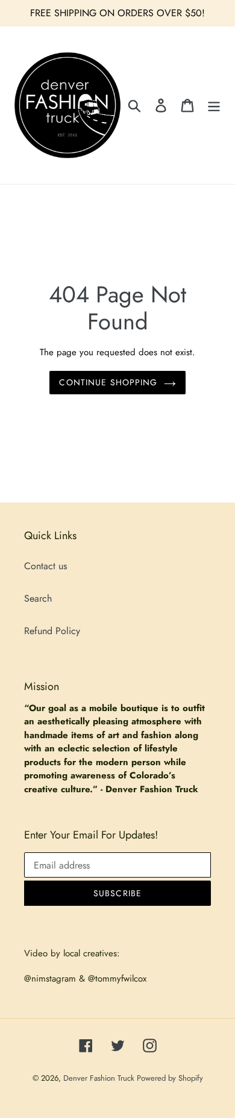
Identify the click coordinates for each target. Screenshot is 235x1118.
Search (38, 598)
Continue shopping (108, 382)
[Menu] (214, 104)
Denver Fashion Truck (100, 1078)
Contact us (45, 566)
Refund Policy (52, 631)
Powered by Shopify (170, 1078)
